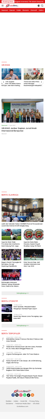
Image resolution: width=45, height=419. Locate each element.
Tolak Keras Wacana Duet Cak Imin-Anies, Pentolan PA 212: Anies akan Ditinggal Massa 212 (24, 348)
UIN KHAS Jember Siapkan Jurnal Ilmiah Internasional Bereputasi (19, 129)
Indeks (16, 401)
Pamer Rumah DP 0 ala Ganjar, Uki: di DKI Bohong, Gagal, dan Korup (23, 362)
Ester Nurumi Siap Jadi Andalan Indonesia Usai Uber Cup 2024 (32, 264)
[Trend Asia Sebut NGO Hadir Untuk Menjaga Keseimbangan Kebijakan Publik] (33, 74)
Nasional (4, 125)
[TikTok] (28, 395)
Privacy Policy (34, 401)
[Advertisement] (22, 37)
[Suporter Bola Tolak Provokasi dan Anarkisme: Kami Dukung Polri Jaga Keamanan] (11, 234)
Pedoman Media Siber (23, 404)
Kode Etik (24, 401)
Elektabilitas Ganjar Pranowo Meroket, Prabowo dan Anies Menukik (24, 340)
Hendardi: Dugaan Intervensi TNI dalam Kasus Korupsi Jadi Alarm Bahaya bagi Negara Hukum (11, 84)
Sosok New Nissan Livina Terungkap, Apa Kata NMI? (28, 317)
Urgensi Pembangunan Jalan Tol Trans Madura (22, 354)
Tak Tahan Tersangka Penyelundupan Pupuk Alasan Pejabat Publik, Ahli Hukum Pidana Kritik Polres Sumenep (24, 377)
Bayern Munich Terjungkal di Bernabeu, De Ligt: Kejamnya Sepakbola (11, 264)
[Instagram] (20, 395)
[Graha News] (14, 5)
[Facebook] (13, 395)
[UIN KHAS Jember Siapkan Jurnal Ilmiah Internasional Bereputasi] (22, 111)
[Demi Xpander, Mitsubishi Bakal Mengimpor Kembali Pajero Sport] (7, 308)
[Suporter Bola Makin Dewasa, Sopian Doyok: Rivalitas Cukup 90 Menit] (33, 234)
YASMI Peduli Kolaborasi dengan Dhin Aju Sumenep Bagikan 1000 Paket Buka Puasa (24, 369)
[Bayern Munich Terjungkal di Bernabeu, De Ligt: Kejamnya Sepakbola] (11, 254)
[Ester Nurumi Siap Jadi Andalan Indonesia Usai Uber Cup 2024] (33, 254)
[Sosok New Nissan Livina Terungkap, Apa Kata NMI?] (7, 318)
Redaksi (8, 401)
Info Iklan (36, 404)
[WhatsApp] (24, 395)
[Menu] (3, 5)
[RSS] (32, 395)
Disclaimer (9, 404)
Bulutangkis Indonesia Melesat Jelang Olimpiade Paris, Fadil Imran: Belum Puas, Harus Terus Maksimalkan (11, 284)
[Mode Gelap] (39, 5)
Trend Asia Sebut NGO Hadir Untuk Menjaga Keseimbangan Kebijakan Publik (33, 84)
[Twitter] (17, 395)
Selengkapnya (22, 293)
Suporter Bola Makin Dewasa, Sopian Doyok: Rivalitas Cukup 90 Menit (32, 244)
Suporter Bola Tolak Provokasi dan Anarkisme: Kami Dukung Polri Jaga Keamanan (11, 244)
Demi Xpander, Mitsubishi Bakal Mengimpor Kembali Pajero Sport (25, 308)
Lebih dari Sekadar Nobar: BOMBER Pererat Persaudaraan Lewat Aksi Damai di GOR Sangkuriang (22, 225)
